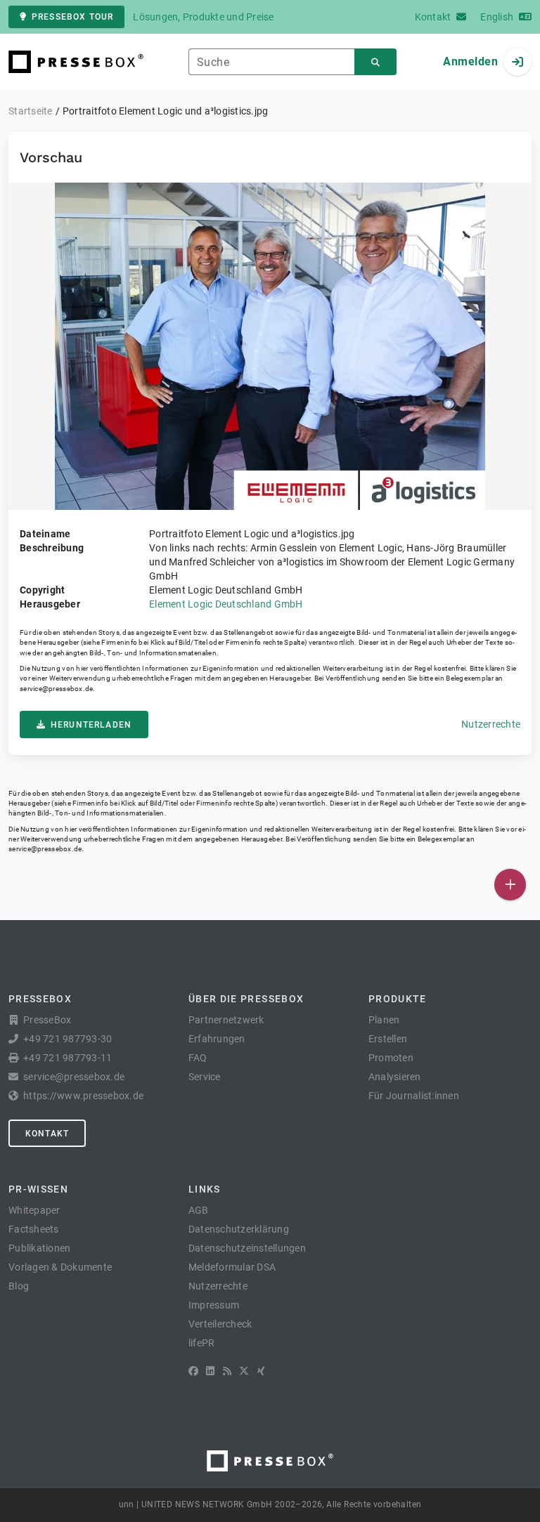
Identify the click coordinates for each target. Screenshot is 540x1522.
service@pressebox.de (56, 689)
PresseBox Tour (72, 17)
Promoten (390, 1057)
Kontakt (47, 1134)
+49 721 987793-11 (67, 1057)
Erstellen (387, 1038)
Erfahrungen (216, 1038)
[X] (244, 1371)
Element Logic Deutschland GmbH (226, 604)
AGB (198, 1210)
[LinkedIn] (210, 1371)
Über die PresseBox (246, 998)
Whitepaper (34, 1210)
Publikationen (39, 1248)
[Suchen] (375, 62)
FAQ (197, 1057)
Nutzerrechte (490, 724)
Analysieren (394, 1076)
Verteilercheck (220, 1324)
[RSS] (227, 1371)
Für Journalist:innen (413, 1095)
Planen (384, 1019)
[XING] (261, 1371)
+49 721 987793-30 (67, 1038)
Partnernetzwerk (226, 1019)
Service (204, 1076)
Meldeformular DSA (232, 1267)
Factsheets (33, 1229)
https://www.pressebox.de (83, 1095)
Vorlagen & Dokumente (60, 1267)
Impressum (213, 1305)
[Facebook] (193, 1371)
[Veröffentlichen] (510, 884)
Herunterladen (91, 725)
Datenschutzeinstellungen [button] (247, 1248)
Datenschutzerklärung (238, 1229)
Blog (18, 1286)
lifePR (201, 1343)
